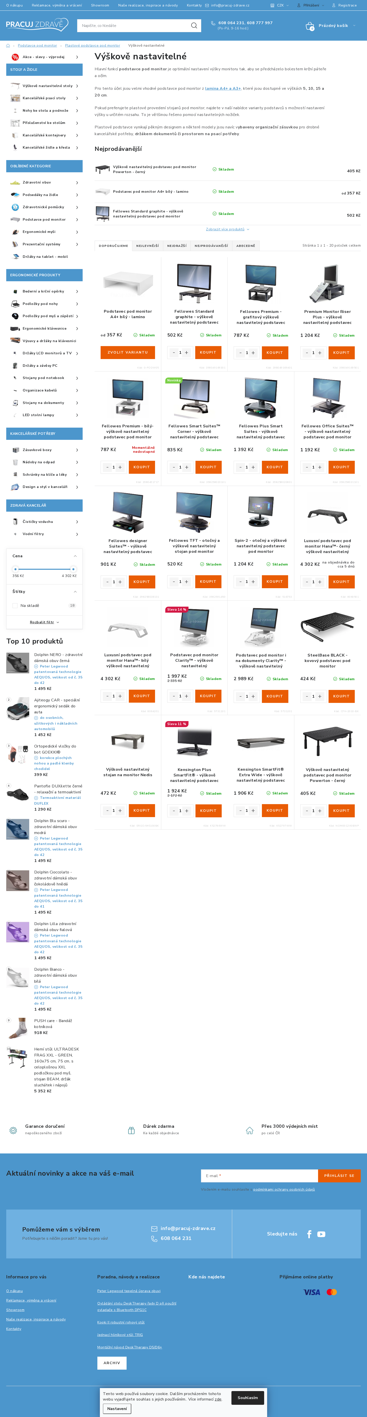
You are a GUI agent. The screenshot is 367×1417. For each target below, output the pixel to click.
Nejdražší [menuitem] (177, 246)
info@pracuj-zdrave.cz (230, 5)
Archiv (112, 1363)
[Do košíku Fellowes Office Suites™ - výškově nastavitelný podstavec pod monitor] (342, 467)
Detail (128, 352)
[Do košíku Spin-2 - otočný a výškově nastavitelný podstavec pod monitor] (275, 581)
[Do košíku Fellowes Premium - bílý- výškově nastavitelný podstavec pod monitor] (142, 467)
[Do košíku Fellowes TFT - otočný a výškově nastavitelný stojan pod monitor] (208, 581)
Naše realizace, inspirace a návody (148, 5)
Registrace (348, 5)
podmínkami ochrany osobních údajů (284, 1189)
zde (218, 1399)
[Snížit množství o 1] (174, 352)
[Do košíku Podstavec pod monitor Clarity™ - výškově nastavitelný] (208, 696)
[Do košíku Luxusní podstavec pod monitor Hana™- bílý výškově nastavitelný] (142, 696)
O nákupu (14, 5)
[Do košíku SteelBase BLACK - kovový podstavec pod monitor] (342, 696)
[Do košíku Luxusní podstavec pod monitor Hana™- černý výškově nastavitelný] (342, 581)
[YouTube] (321, 1234)
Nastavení (117, 1409)
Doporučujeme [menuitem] (113, 246)
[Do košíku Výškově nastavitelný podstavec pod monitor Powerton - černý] (342, 810)
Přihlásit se (339, 1175)
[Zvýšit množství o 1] (186, 352)
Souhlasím (248, 1398)
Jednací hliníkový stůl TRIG (120, 1334)
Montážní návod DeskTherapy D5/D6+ (129, 1347)
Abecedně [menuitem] (245, 246)
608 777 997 (260, 22)
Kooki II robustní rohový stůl (121, 1322)
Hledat (194, 25)
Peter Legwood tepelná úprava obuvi (129, 1291)
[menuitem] (44, 57)
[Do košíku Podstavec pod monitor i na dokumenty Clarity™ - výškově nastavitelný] (275, 696)
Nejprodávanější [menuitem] (211, 246)
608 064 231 (230, 22)
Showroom (100, 5)
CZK (280, 5)
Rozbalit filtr (42, 622)
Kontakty (194, 5)
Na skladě (47, 605)
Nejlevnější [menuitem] (147, 246)
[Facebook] (309, 1234)
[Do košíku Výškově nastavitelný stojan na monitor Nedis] (142, 810)
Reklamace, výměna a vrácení (57, 5)
